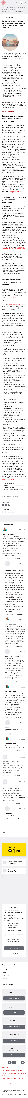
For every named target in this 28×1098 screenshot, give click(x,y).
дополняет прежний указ (16, 304)
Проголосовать (13, 948)
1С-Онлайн (5, 975)
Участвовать (14, 1012)
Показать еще (14, 826)
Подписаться (14, 998)
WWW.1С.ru (5, 970)
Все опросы (14, 953)
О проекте (5, 1067)
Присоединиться (14, 1026)
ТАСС (12, 96)
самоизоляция (14, 498)
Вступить (14, 1040)
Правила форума (7, 1083)
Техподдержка (6, 1086)
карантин (9, 496)
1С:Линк (4, 972)
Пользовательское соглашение (12, 1070)
